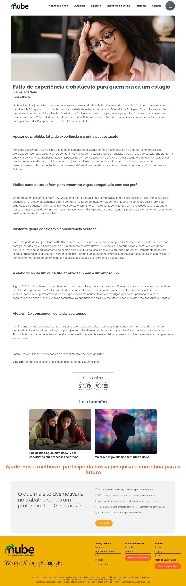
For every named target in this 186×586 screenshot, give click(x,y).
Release (158, 547)
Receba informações (168, 566)
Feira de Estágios (103, 564)
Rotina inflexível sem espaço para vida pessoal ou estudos (126, 489)
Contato (156, 5)
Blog (97, 556)
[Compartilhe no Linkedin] (105, 386)
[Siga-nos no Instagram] (16, 563)
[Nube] (28, 6)
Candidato (79, 5)
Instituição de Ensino (118, 5)
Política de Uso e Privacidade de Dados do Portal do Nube (131, 577)
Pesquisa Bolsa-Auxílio (165, 560)
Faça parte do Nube (104, 551)
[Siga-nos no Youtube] (49, 563)
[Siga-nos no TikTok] (58, 563)
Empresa (96, 5)
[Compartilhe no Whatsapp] (80, 386)
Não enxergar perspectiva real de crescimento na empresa (126, 495)
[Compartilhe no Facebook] (88, 386)
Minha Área (130, 547)
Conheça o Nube (58, 5)
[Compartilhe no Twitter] (97, 386)
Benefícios (129, 551)
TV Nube (99, 560)
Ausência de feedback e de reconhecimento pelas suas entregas (129, 501)
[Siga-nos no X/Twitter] (32, 563)
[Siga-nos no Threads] (24, 563)
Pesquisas (159, 556)
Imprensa (141, 5)
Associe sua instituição (138, 558)
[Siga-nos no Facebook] (7, 563)
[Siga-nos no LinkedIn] (41, 563)
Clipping (158, 551)
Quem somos (101, 547)
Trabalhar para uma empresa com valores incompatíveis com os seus (131, 507)
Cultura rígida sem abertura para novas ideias (120, 513)
